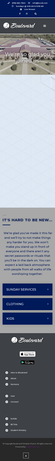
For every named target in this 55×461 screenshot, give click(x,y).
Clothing (15, 304)
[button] (36, 14)
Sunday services (21, 289)
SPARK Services (32, 447)
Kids (10, 318)
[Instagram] (26, 13)
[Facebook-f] (19, 13)
